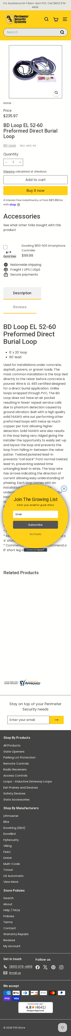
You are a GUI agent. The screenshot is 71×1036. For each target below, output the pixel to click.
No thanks (35, 534)
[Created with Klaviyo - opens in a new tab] (35, 550)
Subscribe (35, 525)
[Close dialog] (64, 488)
